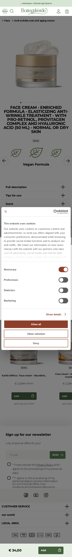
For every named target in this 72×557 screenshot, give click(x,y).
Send (55, 454)
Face (7, 20)
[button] (20, 102)
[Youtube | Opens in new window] (36, 497)
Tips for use (13, 195)
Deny (36, 343)
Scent (9, 203)
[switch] (63, 280)
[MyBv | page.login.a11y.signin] (58, 11)
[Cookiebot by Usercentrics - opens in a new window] (53, 211)
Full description (16, 187)
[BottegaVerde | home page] (34, 11)
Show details (53, 314)
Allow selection (36, 333)
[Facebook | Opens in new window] (26, 497)
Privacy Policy (45, 464)
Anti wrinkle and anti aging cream (34, 20)
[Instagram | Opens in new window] (46, 497)
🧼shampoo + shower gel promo (36, 3)
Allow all (36, 324)
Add (16, 396)
